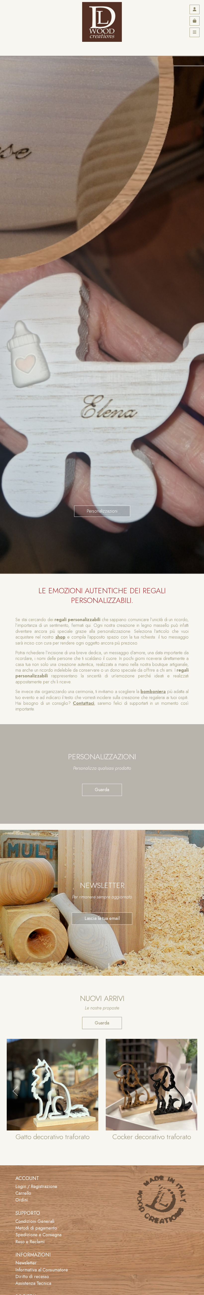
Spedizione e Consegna (38, 1235)
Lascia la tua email (102, 918)
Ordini (21, 1200)
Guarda (102, 789)
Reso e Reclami (30, 1241)
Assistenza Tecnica (33, 1283)
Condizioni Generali (34, 1221)
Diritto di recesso (32, 1276)
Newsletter (26, 1263)
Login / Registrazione (36, 1186)
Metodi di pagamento (36, 1228)
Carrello (23, 1193)
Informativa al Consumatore (41, 1270)
